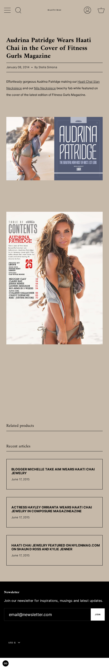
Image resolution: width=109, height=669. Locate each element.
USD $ (12, 642)
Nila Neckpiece (45, 88)
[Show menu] (8, 10)
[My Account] (87, 10)
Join (98, 614)
